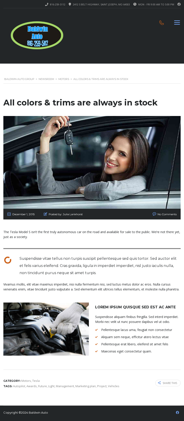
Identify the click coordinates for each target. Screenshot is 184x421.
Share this (170, 383)
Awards (31, 386)
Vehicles (113, 386)
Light (51, 386)
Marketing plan (85, 386)
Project (102, 386)
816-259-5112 (57, 4)
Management (65, 386)
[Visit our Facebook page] (179, 4)
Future (42, 386)
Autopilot (19, 386)
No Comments (167, 214)
